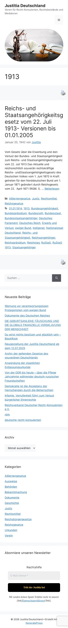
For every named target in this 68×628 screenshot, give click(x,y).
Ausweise (11, 481)
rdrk (7, 414)
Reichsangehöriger (43, 237)
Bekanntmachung (16, 492)
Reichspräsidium (15, 242)
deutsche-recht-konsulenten (23, 420)
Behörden (11, 486)
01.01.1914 (15, 208)
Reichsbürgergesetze (18, 519)
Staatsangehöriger (24, 247)
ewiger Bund (23, 228)
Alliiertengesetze (19, 198)
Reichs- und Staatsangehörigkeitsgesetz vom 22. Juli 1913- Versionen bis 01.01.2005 (34, 121)
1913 (27, 208)
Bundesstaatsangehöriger (21, 218)
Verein (9, 535)
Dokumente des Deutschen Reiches (27, 315)
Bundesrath (35, 213)
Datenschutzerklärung (33, 600)
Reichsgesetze (14, 203)
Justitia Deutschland (25, 5)
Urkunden (11, 530)
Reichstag (33, 242)
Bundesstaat (53, 213)
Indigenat (39, 228)
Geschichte (12, 503)
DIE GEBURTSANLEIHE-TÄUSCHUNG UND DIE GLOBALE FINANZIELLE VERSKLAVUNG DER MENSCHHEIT (33, 325)
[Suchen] (56, 278)
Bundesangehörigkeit (44, 208)
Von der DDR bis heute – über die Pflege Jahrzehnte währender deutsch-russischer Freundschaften (32, 376)
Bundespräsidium (16, 213)
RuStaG (46, 242)
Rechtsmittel (49, 198)
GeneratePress (34, 622)
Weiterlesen (51, 188)
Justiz (35, 198)
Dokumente (12, 497)
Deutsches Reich (29, 223)
